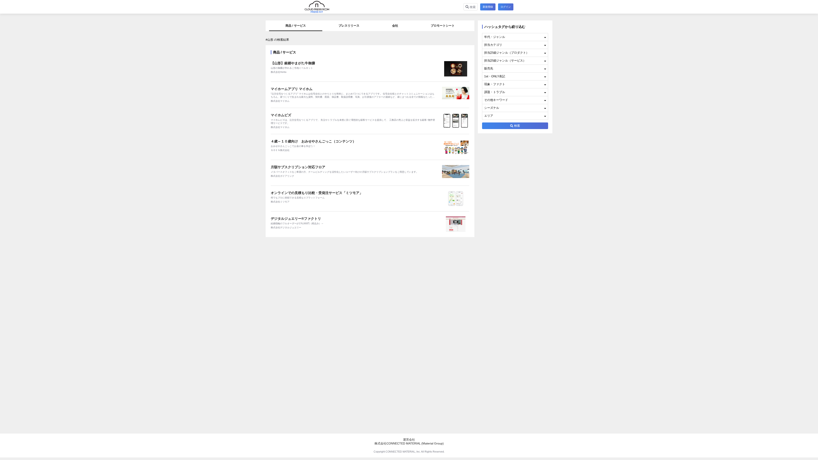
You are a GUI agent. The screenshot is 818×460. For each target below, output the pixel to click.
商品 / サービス (295, 25)
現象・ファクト (494, 84)
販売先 (488, 68)
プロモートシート (443, 25)
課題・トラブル (494, 92)
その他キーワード (496, 100)
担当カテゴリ (493, 44)
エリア (488, 115)
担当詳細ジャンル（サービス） (505, 60)
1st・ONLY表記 (494, 76)
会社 (395, 25)
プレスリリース (348, 25)
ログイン (506, 6)
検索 (472, 7)
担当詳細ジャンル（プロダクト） (506, 52)
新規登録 (488, 6)
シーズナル (491, 107)
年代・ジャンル (494, 37)
